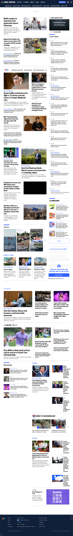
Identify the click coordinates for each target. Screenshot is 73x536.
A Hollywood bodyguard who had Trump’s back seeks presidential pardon (66, 405)
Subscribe (41, 522)
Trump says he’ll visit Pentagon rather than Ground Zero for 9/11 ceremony (66, 387)
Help (9, 522)
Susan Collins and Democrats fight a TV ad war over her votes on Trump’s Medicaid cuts (16, 96)
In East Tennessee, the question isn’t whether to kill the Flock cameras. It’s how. (14, 110)
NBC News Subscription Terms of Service (26, 526)
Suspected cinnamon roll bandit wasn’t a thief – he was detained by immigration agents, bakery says (13, 134)
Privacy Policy (20, 517)
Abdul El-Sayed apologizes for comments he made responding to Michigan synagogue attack (39, 106)
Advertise (41, 524)
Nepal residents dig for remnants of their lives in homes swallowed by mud (60, 174)
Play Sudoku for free (37, 493)
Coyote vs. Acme (39, 269)
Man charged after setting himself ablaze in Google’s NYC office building (60, 131)
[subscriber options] (68, 2)
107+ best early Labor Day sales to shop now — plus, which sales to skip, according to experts (62, 225)
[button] (37, 2)
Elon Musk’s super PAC (17, 70)
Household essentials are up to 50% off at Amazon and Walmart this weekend (62, 216)
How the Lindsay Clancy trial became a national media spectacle (60, 192)
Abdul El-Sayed (28, 70)
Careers (9, 524)
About (9, 517)
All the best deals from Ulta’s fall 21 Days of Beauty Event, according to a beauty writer (62, 234)
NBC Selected (42, 526)
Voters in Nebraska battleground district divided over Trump (40, 431)
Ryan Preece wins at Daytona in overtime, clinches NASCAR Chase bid (61, 331)
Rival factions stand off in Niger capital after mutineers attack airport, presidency (58, 183)
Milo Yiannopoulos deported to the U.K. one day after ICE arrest (11, 120)
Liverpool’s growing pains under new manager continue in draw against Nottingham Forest (42, 355)
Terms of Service (20, 524)
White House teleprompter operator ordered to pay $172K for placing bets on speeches (66, 371)
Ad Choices (10, 526)
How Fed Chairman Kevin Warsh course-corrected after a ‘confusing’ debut (33, 170)
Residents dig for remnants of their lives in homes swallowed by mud (12, 55)
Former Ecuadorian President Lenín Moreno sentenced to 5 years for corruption (66, 447)
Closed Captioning (43, 520)
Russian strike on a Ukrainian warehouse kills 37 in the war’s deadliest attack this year (11, 209)
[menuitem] (19, 2)
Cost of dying (8, 269)
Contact (9, 520)
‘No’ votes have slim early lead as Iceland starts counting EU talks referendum (66, 480)
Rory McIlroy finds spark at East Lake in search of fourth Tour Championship (17, 352)
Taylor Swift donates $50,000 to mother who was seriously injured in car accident (60, 78)
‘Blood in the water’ (25, 269)
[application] (35, 23)
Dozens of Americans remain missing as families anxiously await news (12, 62)
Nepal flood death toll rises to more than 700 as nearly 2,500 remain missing (12, 42)
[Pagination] (61, 418)
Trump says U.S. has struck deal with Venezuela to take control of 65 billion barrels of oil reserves (66, 464)
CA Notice (19, 522)
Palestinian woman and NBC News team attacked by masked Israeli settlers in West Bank (12, 186)
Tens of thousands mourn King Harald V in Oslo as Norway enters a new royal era (59, 164)
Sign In (62, 278)
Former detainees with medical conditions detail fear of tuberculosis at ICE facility (13, 142)
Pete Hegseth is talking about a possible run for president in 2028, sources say (39, 382)
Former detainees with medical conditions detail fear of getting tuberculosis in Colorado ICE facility (60, 155)
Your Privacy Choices (24, 520)
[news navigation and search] (71, 2)
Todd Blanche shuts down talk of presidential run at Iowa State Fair (59, 431)
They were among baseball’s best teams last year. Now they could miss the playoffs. (61, 349)
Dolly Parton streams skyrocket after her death (59, 145)
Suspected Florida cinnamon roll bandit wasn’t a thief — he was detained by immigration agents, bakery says (59, 123)
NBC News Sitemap (43, 517)
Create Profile (59, 275)
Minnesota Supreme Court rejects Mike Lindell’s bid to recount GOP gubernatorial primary (39, 87)
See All (59, 241)
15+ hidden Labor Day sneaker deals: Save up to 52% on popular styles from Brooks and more (62, 208)
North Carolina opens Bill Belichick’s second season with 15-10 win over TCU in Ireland (43, 344)
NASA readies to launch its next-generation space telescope (11, 22)
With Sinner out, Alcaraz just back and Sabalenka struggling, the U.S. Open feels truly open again (61, 341)
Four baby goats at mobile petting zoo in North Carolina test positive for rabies (59, 70)
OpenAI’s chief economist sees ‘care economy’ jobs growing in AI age (11, 163)
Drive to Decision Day (38, 70)
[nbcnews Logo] (3, 518)
